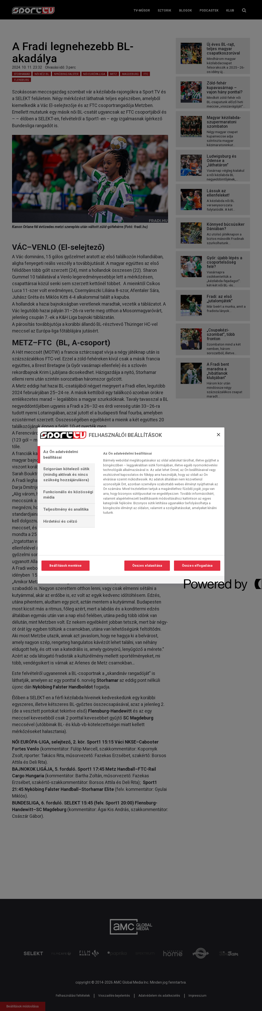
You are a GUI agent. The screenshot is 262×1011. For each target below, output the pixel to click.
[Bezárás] (218, 434)
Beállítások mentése (65, 565)
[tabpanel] (162, 484)
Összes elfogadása (197, 565)
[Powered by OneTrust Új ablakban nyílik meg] (202, 580)
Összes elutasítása (147, 565)
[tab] (66, 454)
